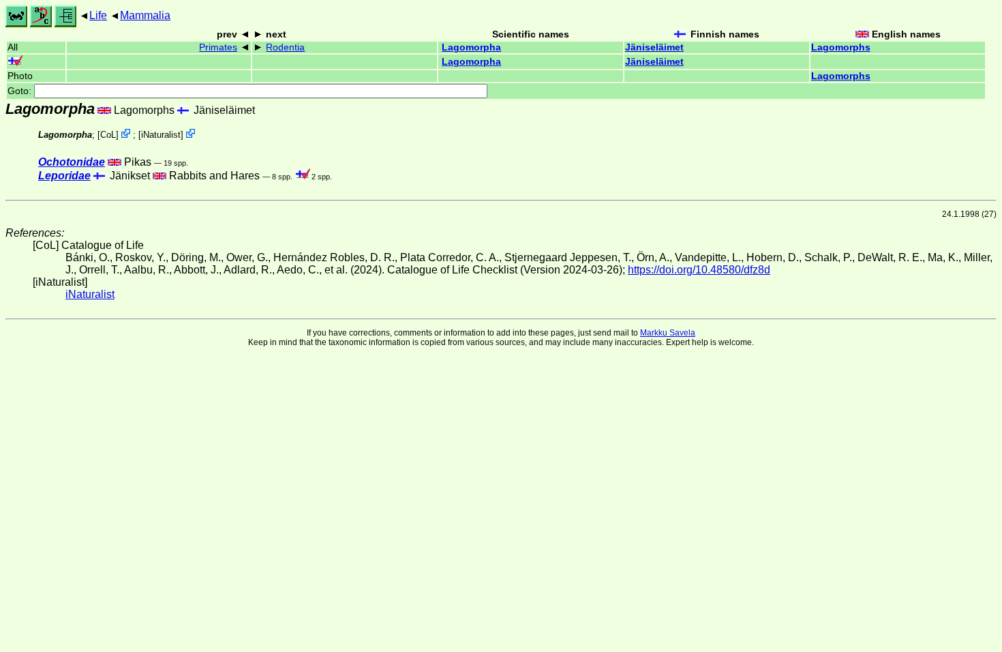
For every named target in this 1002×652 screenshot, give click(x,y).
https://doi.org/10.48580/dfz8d (699, 270)
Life (98, 15)
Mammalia (145, 15)
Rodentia (285, 47)
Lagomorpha (471, 47)
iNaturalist (161, 135)
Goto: (20, 91)
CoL (108, 135)
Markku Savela (667, 333)
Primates (218, 47)
